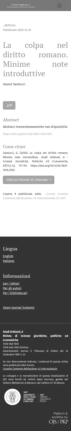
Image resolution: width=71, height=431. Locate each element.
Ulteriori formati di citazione (27, 180)
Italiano (8, 261)
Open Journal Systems (18, 307)
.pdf (9, 105)
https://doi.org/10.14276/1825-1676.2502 (27, 134)
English (8, 256)
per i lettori (11, 283)
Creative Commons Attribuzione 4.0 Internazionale (30, 368)
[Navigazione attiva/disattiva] (59, 5)
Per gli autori (12, 288)
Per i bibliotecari (15, 293)
